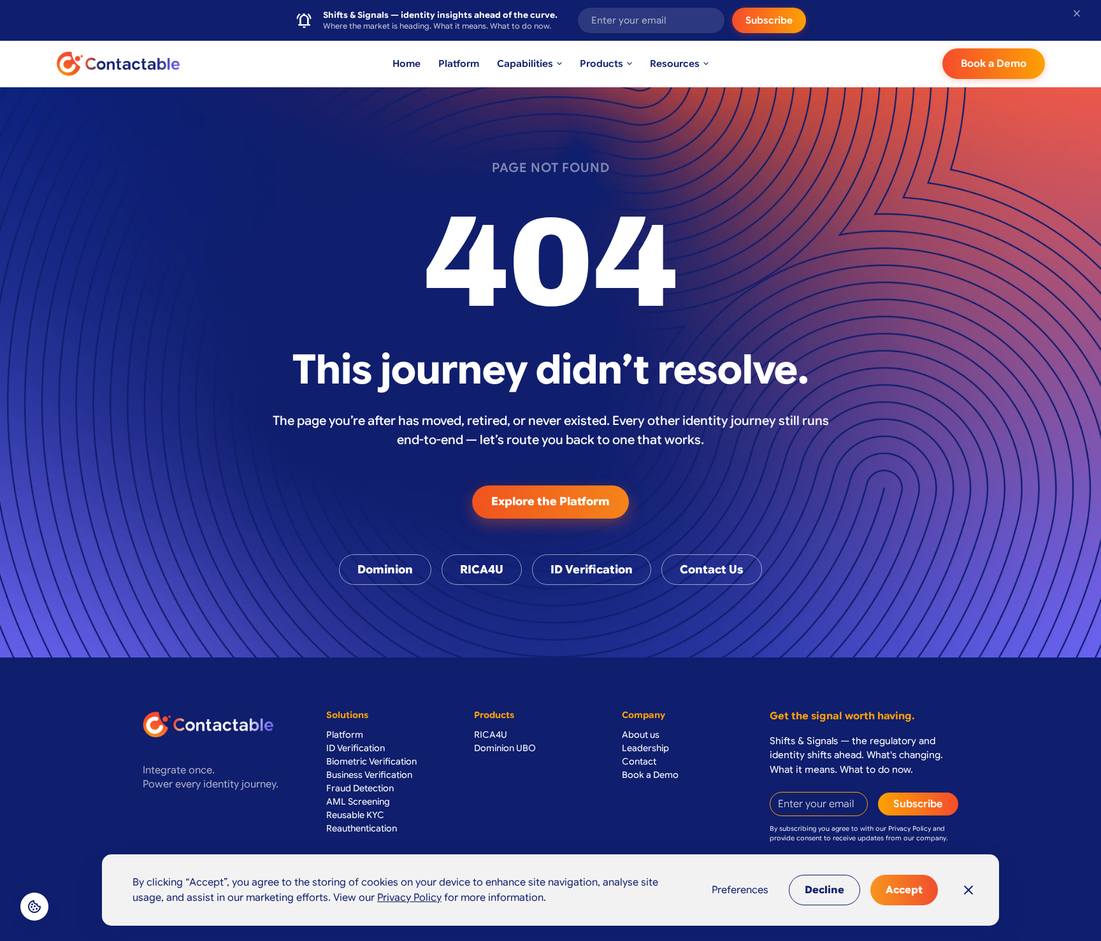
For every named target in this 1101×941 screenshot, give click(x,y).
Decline (824, 890)
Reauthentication (361, 828)
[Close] (968, 890)
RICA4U (481, 570)
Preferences (740, 890)
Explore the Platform (550, 501)
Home (406, 63)
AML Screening (358, 801)
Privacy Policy (909, 828)
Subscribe (769, 20)
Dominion (385, 570)
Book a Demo (993, 63)
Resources (680, 63)
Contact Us (712, 570)
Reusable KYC (355, 815)
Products (607, 63)
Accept (904, 890)
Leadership (645, 748)
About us (640, 734)
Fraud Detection (360, 788)
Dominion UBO (505, 748)
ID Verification (591, 570)
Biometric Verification (371, 761)
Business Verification (369, 774)
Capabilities (531, 63)
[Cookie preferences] (34, 907)
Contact (639, 761)
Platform (458, 63)
